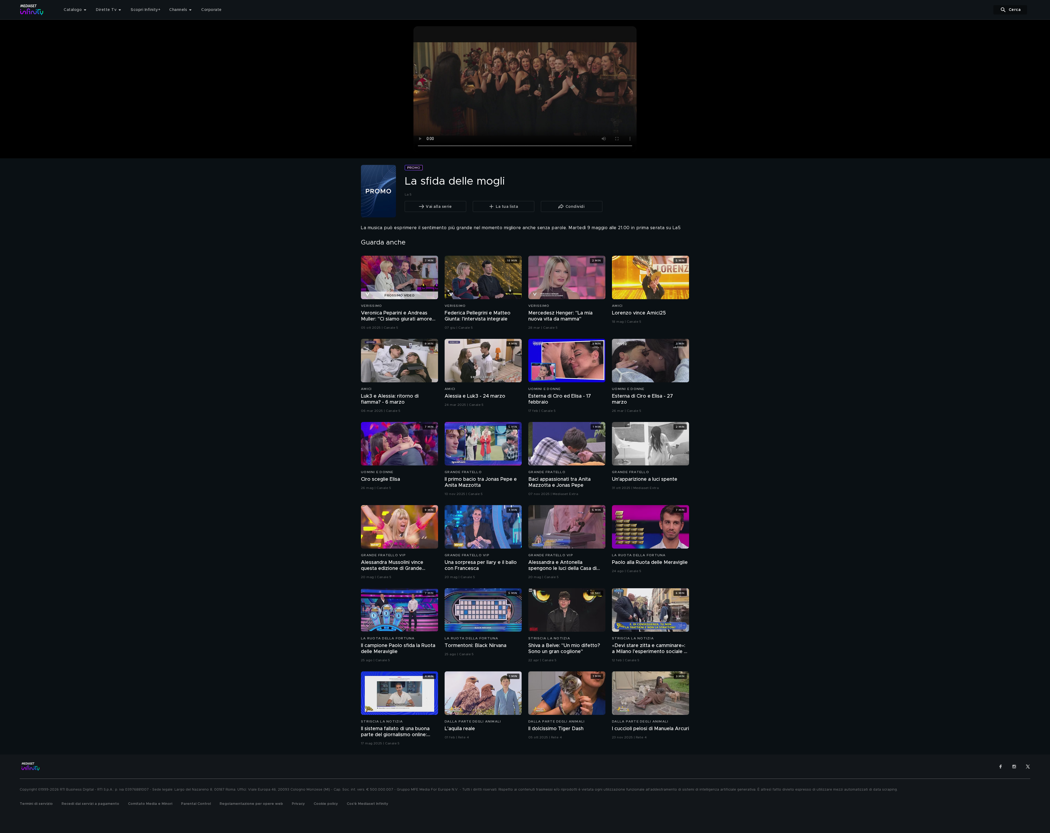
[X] (1027, 766)
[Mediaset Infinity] (32, 9)
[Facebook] (1000, 766)
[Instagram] (1014, 766)
